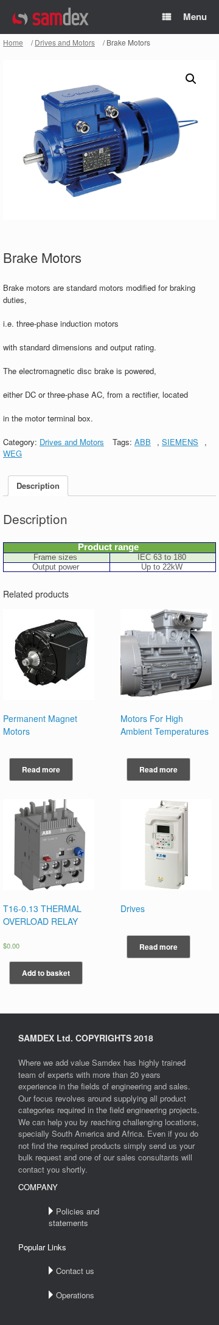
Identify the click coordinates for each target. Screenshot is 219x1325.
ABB (142, 442)
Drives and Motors (65, 42)
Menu (195, 16)
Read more (41, 769)
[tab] (38, 486)
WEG (12, 453)
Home (13, 42)
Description (38, 485)
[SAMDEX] (51, 17)
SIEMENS (180, 442)
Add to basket (46, 972)
